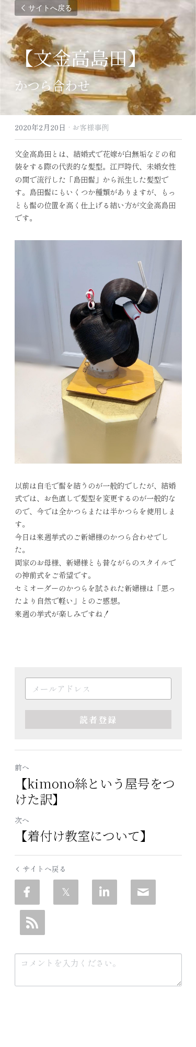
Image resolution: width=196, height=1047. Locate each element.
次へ (22, 820)
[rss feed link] (32, 922)
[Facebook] (27, 892)
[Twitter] (65, 892)
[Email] (143, 892)
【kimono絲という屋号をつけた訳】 (95, 791)
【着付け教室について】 (84, 835)
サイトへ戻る (50, 7)
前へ (22, 767)
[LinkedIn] (104, 892)
